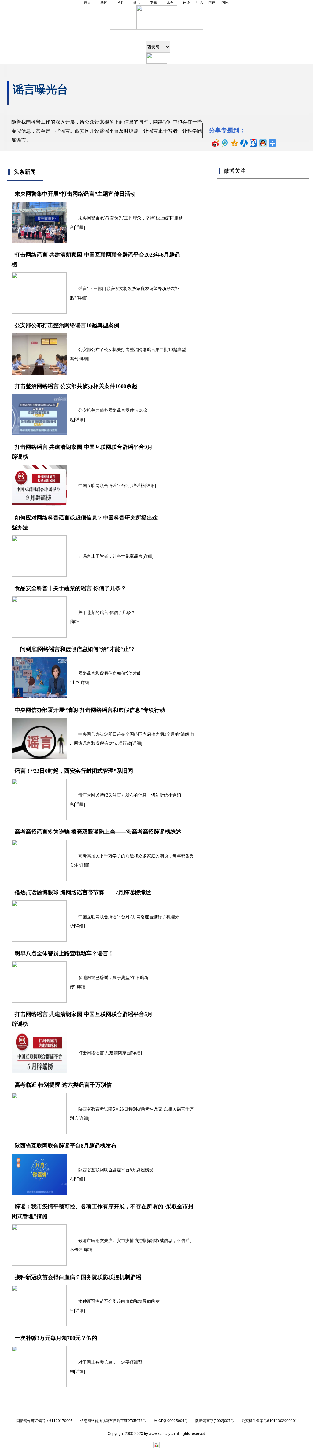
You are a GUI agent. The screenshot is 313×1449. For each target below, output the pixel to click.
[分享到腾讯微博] (225, 143)
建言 (137, 2)
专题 (153, 2)
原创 (170, 2)
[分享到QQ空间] (234, 143)
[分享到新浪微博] (215, 143)
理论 (199, 2)
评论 (186, 2)
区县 (120, 2)
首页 (87, 2)
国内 (212, 2)
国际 (225, 2)
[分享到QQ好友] (263, 143)
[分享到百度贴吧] (253, 143)
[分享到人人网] (244, 143)
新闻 (104, 2)
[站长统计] (156, 1447)
